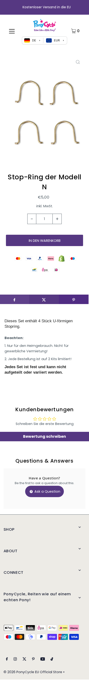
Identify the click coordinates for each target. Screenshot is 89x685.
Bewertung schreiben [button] (44, 436)
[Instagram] (15, 659)
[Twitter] (24, 659)
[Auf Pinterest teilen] (74, 299)
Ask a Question (46, 491)
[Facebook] (7, 659)
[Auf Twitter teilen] (44, 299)
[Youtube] (42, 659)
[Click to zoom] (77, 62)
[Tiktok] (52, 659)
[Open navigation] (12, 31)
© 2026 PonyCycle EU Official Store (33, 672)
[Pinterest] (33, 659)
